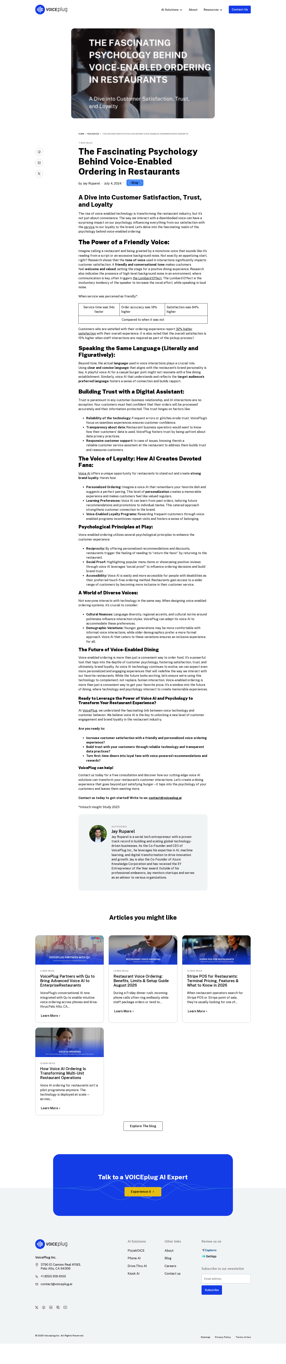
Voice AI (84, 473)
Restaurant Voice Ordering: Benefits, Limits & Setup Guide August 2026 (141, 981)
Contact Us (240, 9)
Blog (135, 182)
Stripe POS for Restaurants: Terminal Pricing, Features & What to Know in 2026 (213, 981)
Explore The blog (143, 1126)
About (193, 9)
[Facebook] (39, 152)
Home (81, 134)
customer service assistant (118, 445)
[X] (39, 174)
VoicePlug (89, 710)
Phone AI (134, 1258)
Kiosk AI (133, 1273)
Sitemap (205, 1337)
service (89, 227)
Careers (170, 1266)
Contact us (173, 1273)
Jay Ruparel (91, 183)
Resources (93, 134)
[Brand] (50, 9)
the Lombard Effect (147, 278)
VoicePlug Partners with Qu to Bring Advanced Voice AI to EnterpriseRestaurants (67, 981)
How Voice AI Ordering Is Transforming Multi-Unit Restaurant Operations (63, 1073)
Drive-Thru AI (137, 1266)
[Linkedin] (39, 163)
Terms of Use (243, 1337)
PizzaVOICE (136, 1250)
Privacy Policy (223, 1337)
